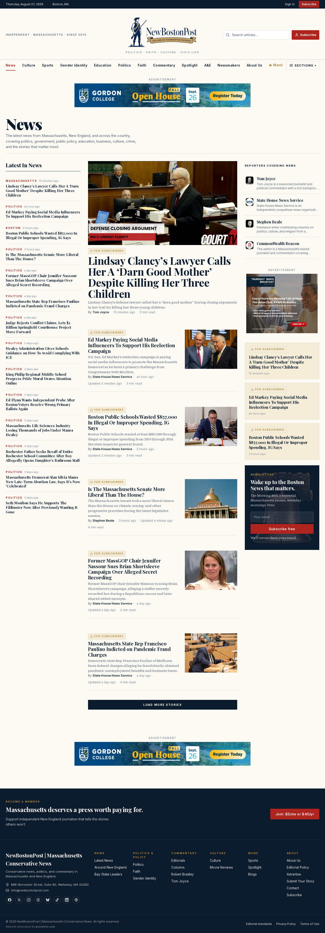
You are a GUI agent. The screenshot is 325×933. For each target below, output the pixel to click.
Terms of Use (309, 924)
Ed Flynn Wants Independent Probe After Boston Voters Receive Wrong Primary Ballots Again (40, 404)
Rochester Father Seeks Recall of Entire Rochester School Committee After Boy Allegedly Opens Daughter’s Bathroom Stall (43, 456)
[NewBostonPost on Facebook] (9, 900)
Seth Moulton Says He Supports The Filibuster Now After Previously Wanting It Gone (41, 507)
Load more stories (162, 705)
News (10, 65)
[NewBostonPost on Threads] (38, 900)
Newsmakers (228, 65)
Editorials (178, 860)
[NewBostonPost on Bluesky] (47, 900)
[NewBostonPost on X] (19, 900)
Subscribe (309, 4)
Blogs (252, 874)
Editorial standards (259, 924)
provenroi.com (45, 926)
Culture (28, 65)
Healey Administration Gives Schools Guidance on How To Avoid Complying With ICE (42, 353)
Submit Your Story (300, 881)
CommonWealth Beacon (278, 243)
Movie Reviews (221, 867)
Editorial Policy (298, 867)
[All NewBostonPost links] (76, 900)
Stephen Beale (103, 520)
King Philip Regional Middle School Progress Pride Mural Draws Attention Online (38, 378)
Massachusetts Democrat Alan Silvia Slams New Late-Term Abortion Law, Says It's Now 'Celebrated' (43, 481)
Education (103, 65)
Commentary (164, 65)
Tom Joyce (101, 312)
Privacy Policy (286, 924)
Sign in (290, 4)
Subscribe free (282, 529)
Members (281, 65)
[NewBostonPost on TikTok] (57, 900)
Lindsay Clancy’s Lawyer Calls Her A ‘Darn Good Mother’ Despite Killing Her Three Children (42, 190)
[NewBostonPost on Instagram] (28, 900)
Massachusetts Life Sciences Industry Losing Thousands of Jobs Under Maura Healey (39, 430)
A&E (207, 65)
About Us (254, 65)
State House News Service (112, 377)
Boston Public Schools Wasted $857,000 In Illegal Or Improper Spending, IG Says (41, 235)
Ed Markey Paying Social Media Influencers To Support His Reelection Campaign (43, 214)
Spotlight (190, 65)
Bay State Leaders (108, 874)
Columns (178, 867)
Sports (48, 65)
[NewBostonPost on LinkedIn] (66, 900)
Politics (124, 65)
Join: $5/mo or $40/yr (295, 814)
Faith (142, 65)
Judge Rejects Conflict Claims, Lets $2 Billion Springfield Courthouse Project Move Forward (38, 327)
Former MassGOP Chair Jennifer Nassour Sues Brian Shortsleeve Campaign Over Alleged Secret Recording (41, 280)
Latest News (103, 860)
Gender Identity (73, 65)
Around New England (110, 867)
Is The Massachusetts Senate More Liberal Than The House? (42, 256)
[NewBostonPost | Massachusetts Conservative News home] (163, 31)
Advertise (294, 874)
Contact (293, 888)
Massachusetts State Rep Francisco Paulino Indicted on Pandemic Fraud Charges (42, 303)
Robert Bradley (182, 874)
